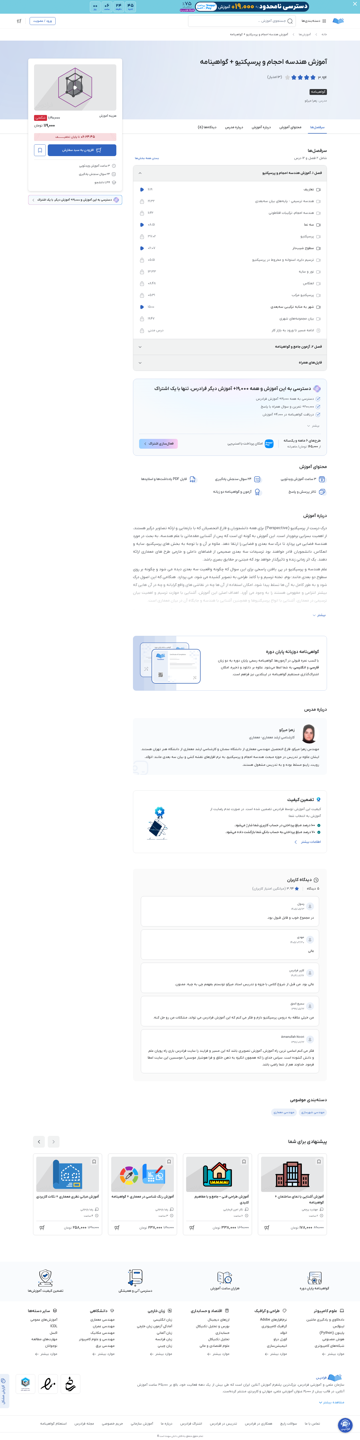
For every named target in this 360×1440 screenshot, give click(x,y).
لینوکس (338, 1326)
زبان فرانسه (163, 1339)
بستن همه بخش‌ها (147, 158)
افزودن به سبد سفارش (78, 150)
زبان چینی (165, 1346)
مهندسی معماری (102, 1319)
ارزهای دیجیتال (218, 1319)
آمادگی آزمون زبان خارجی (154, 1326)
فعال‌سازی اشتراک (161, 443)
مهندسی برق (105, 1346)
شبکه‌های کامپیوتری (329, 1346)
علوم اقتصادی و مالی (214, 1346)
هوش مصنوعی (333, 1339)
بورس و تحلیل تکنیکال (212, 1326)
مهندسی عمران (104, 1326)
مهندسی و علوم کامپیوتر (97, 1339)
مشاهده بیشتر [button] (333, 1402)
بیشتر (315, 426)
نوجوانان (51, 1346)
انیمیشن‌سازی (277, 1346)
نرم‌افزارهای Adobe (273, 1319)
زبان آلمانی (164, 1333)
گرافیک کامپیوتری (274, 1326)
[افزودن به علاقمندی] (319, 1161)
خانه (324, 34)
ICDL (53, 1326)
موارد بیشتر (335, 1354)
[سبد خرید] (19, 21)
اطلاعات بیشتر (311, 842)
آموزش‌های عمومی (43, 1319)
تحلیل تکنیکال (218, 1339)
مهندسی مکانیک (103, 1333)
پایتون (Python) (332, 1333)
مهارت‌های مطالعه (44, 1339)
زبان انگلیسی (162, 1319)
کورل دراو (280, 1339)
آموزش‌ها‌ (305, 34)
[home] (338, 21)
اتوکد (283, 1333)
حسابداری (222, 1333)
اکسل (53, 1333)
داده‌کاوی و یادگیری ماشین (325, 1319)
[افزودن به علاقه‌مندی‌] (40, 150)
